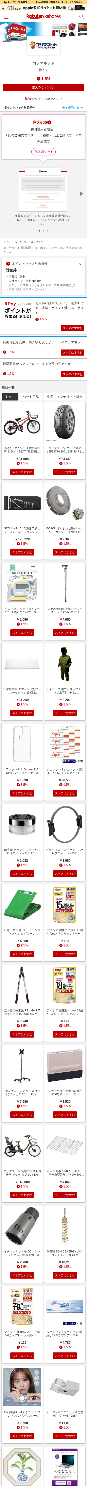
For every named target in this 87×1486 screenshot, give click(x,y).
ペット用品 (31, 396)
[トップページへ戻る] (43, 16)
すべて (10, 396)
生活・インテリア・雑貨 (65, 396)
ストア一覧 (21, 241)
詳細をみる (45, 151)
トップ (7, 241)
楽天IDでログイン (43, 87)
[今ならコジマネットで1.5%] (43, 32)
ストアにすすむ (73, 328)
